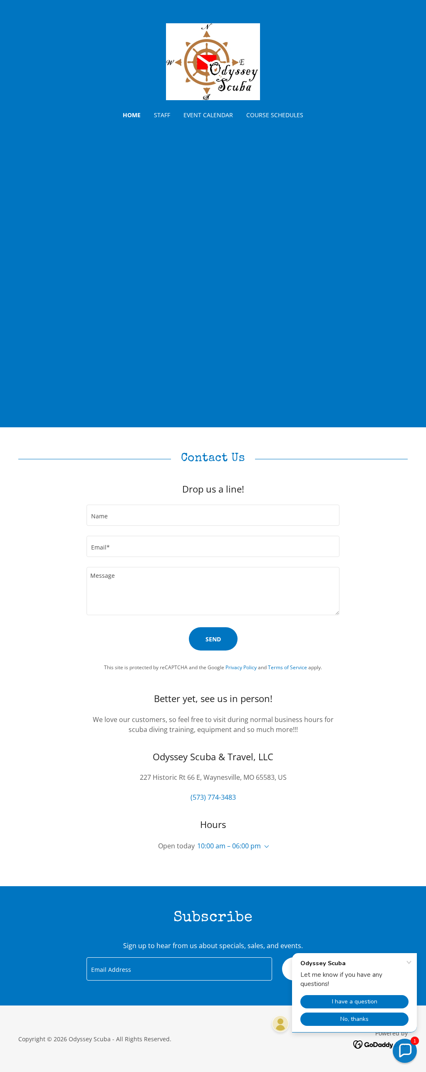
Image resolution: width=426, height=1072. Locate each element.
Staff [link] (162, 115)
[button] (265, 846)
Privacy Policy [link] (241, 667)
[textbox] (213, 515)
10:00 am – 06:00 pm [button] (229, 845)
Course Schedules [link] (274, 115)
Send (213, 639)
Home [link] (132, 115)
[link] (213, 61)
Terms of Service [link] (287, 667)
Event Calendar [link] (208, 115)
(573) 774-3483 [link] (213, 797)
